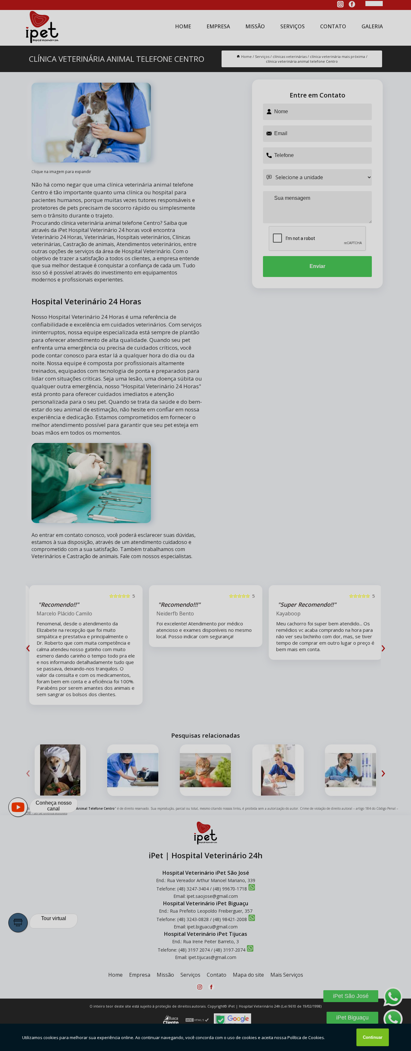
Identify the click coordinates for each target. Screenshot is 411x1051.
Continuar (372, 1037)
